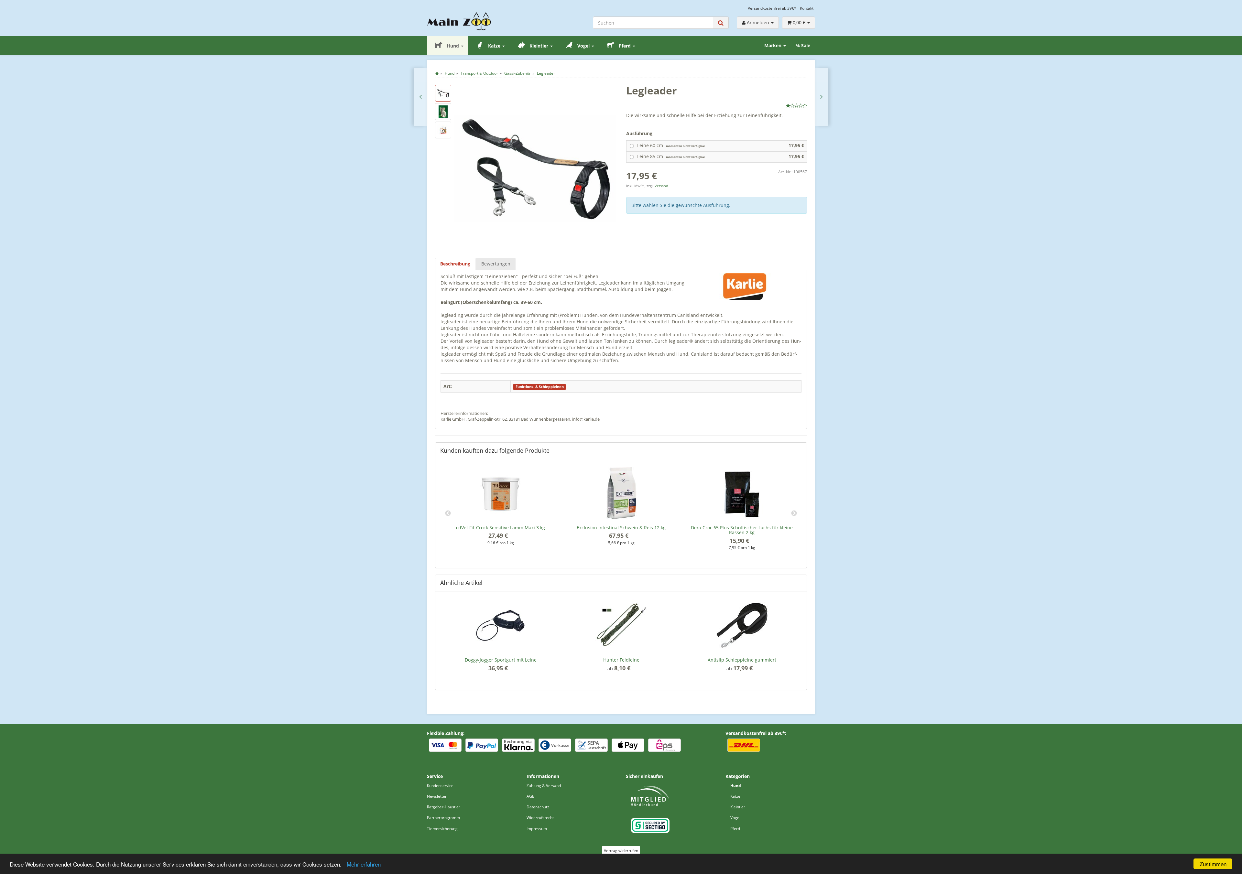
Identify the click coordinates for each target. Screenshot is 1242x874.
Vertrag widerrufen (621, 850)
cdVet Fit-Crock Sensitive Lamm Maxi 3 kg (500, 527)
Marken (773, 45)
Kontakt (806, 8)
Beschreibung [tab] (455, 264)
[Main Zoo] (472, 21)
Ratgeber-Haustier (443, 807)
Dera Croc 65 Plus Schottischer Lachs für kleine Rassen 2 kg (742, 529)
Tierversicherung (442, 828)
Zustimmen (1213, 864)
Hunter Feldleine (621, 660)
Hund (452, 46)
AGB (531, 796)
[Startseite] (437, 73)
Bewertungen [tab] (495, 264)
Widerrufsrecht (540, 817)
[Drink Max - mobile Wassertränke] (821, 97)
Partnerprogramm (443, 817)
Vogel (583, 46)
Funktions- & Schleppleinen (540, 386)
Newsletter (437, 796)
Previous (448, 513)
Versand (661, 186)
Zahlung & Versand (544, 785)
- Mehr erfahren (362, 864)
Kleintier (539, 46)
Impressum (537, 828)
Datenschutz (538, 807)
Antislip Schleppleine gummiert (742, 660)
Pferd (624, 46)
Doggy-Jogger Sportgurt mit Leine (501, 660)
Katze (494, 46)
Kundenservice (440, 785)
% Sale (803, 45)
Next (794, 513)
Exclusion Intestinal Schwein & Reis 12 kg (621, 527)
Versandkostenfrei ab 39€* (772, 8)
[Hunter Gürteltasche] (420, 97)
